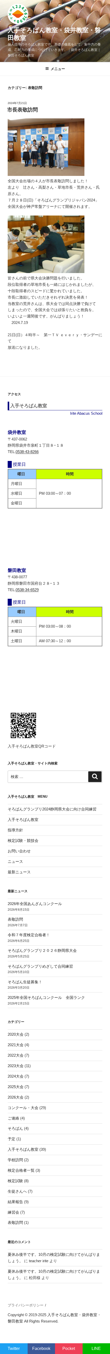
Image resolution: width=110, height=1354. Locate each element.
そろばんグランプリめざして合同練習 (40, 966)
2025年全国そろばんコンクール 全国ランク (46, 997)
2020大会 (16, 1034)
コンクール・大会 (23, 1107)
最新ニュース (19, 872)
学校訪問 (15, 1160)
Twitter (14, 1348)
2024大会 (16, 1076)
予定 (11, 1139)
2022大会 (16, 1055)
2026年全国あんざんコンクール (35, 903)
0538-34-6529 (27, 590)
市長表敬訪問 (22, 109)
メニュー (58, 69)
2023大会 (16, 1066)
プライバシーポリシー (25, 1305)
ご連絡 (13, 1118)
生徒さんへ (17, 1191)
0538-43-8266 (27, 451)
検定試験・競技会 (23, 840)
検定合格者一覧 (21, 1170)
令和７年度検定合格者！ (29, 935)
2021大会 (16, 1045)
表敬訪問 (15, 919)
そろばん (15, 1128)
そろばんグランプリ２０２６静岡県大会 (42, 950)
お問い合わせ (19, 851)
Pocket (68, 1348)
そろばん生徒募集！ (25, 982)
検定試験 (15, 1181)
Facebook (41, 1348)
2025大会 (16, 1087)
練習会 (13, 1212)
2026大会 (16, 1097)
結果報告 (15, 1202)
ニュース (15, 861)
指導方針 (15, 830)
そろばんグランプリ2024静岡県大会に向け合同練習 (52, 809)
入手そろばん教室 (23, 819)
